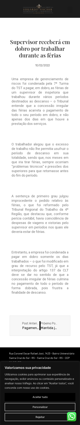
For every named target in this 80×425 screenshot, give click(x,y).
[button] (70, 10)
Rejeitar (40, 417)
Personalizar (40, 407)
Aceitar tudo (40, 397)
